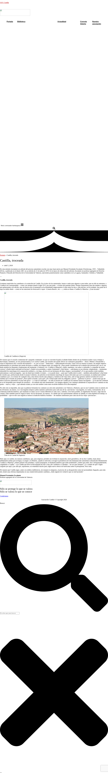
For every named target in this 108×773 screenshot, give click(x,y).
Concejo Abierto (83, 23)
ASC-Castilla (4, 2)
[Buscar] (1, 772)
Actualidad (61, 21)
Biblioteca (21, 21)
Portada (10, 21)
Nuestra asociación (96, 23)
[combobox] (10, 613)
